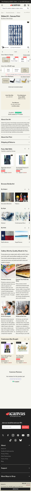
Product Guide (26, 55)
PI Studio (3, 169)
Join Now (25, 427)
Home (2, 12)
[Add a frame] (5, 47)
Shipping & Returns (8, 142)
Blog (2, 461)
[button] (6, 59)
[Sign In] (24, 5)
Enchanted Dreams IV (22, 167)
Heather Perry (4, 357)
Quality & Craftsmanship (7, 451)
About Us (3, 448)
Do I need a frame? (25, 76)
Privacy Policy (5, 453)
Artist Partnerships (6, 456)
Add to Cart (15, 489)
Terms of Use (4, 458)
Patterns (18, 12)
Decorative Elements (10, 12)
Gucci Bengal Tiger (6, 356)
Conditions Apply (15, 105)
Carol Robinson (19, 357)
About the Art (6, 119)
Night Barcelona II (6, 167)
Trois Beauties (20, 356)
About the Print (6, 137)
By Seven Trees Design (7, 18)
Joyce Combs (19, 169)
